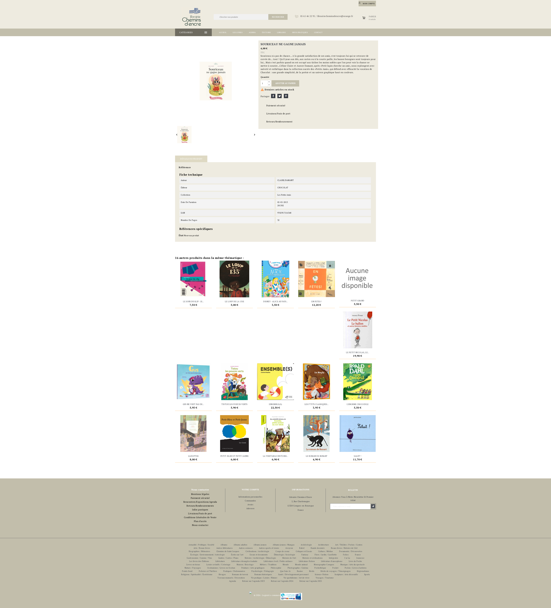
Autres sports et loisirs (269, 548)
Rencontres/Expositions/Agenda (200, 501)
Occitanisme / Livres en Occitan (221, 568)
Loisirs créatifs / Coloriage (218, 564)
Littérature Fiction (307, 561)
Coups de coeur (282, 551)
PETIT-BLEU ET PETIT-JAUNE (234, 456)
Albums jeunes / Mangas (283, 544)
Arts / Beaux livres (202, 548)
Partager (273, 96)
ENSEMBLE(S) (275, 404)
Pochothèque (320, 568)
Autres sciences (246, 548)
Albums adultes (240, 544)
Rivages (222, 574)
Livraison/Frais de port (200, 513)
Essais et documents (259, 554)
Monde (286, 564)
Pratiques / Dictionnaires (234, 571)
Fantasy (304, 554)
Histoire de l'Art (289, 558)
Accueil (223, 32)
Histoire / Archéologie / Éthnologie (260, 558)
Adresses (250, 508)
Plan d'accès (200, 521)
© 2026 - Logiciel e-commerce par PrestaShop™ (275, 595)
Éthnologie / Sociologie (284, 554)
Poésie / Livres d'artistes (356, 568)
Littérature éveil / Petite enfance (278, 561)
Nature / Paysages (193, 568)
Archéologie (306, 544)
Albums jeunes (260, 544)
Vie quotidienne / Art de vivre (297, 577)
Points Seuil (187, 571)
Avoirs (250, 504)
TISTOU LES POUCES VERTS (234, 404)
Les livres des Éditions (199, 561)
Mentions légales (200, 494)
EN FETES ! (316, 301)
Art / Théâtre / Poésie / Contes (348, 544)
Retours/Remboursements (200, 505)
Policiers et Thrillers (208, 571)
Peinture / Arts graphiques (253, 568)
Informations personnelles (250, 496)
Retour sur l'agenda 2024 (282, 581)
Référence (185, 167)
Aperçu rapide (199, 294)
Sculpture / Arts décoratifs (346, 574)
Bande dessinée (318, 548)
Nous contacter (200, 525)
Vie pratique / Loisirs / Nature (264, 577)
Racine (300, 571)
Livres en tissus (193, 564)
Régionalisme (363, 571)
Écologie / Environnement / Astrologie (207, 554)
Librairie (281, 32)
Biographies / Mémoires (199, 551)
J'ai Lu (347, 558)
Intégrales (333, 558)
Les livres (237, 32)
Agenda (252, 32)
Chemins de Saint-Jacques (227, 551)
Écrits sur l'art (237, 554)
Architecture (323, 544)
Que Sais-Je (285, 571)
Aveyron (289, 548)
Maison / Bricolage (245, 564)
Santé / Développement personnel (293, 574)
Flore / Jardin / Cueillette (326, 554)
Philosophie (276, 568)
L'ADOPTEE (193, 456)
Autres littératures (224, 548)
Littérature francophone (332, 561)
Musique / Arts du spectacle (352, 564)
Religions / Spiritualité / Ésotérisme (197, 574)
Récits (311, 571)
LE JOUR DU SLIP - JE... (193, 301)
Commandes (250, 500)
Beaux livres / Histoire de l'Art (344, 548)
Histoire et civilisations (312, 558)
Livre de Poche (355, 561)
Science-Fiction (321, 574)
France (358, 554)
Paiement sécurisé (200, 498)
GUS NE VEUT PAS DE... (193, 404)
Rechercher (278, 17)
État (181, 235)
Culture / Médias (325, 551)
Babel (301, 548)
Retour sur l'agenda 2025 (310, 581)
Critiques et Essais (304, 551)
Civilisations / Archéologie (257, 551)
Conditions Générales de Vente (200, 517)
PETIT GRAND (357, 300)
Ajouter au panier (285, 83)
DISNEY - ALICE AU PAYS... (275, 301)
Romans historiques (263, 574)
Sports (367, 574)
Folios (346, 554)
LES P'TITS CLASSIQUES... (316, 404)
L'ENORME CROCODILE (358, 404)
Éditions (266, 32)
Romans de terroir (240, 574)
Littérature (220, 561)
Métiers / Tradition (268, 564)
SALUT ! (357, 456)
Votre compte (250, 489)
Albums (224, 544)
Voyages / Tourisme (325, 577)
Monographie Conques (324, 564)
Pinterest (286, 96)
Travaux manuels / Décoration (231, 577)
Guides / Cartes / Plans (228, 558)
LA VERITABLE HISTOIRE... (275, 456)
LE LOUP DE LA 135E (234, 301)
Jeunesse (360, 558)
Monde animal (301, 564)
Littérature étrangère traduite (244, 561)
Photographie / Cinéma (298, 568)
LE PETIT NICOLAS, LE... (357, 352)
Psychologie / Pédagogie (262, 571)
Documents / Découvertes (350, 551)
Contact (318, 32)
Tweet (279, 96)
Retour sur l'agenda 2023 (253, 581)
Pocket (335, 568)
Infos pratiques (300, 32)
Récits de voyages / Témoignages (336, 571)
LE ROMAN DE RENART (316, 456)
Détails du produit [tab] (191, 158)
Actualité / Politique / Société (201, 544)
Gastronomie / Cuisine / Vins (199, 558)
